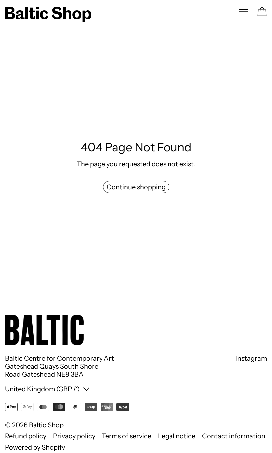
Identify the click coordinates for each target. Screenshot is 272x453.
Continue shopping (136, 187)
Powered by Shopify (35, 447)
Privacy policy (74, 436)
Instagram (251, 358)
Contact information (233, 436)
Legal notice (176, 436)
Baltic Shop (46, 425)
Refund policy (25, 436)
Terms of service (126, 436)
